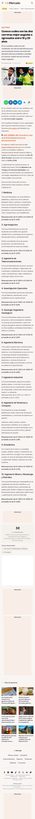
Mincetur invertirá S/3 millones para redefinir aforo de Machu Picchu (26, 738)
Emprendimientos (9, 759)
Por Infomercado (6, 63)
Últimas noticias (13, 755)
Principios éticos (17, 779)
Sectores (5, 27)
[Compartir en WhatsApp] (6, 102)
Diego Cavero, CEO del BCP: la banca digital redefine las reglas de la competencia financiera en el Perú (26, 719)
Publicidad (22, 776)
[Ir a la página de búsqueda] (32, 3)
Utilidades (13, 763)
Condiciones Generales (10, 778)
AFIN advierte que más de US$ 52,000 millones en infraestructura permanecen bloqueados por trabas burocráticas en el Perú (8, 738)
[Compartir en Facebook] (10, 102)
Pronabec (7, 552)
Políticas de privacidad (25, 778)
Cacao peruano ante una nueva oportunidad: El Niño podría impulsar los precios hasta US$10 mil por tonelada (8, 719)
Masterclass (13, 776)
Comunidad (21, 763)
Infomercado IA (9, 775)
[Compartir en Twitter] (20, 102)
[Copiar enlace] (29, 102)
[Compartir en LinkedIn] (15, 102)
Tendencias (28, 759)
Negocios (20, 759)
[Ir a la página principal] (12, 3)
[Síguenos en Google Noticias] (24, 102)
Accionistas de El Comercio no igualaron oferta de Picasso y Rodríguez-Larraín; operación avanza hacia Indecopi (8, 700)
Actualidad (23, 755)
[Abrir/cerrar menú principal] (2, 3)
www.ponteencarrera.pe (10, 147)
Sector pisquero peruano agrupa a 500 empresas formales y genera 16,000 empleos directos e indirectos (25, 700)
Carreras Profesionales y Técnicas (15, 549)
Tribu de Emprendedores (23, 775)
